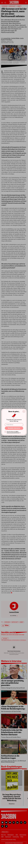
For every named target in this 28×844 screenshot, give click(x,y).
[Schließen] (24, 411)
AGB (16, 431)
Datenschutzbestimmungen (13, 432)
